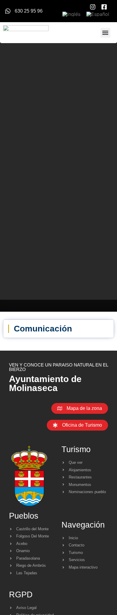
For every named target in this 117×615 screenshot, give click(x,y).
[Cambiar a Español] (97, 14)
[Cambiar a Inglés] (71, 14)
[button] (105, 33)
